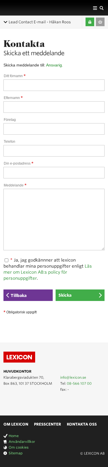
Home (14, 436)
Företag (10, 120)
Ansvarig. (54, 65)
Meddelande (15, 185)
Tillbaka (18, 295)
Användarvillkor (22, 441)
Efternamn (13, 98)
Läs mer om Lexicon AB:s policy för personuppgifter (47, 272)
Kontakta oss (82, 424)
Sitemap (16, 453)
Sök (101, 7)
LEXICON (18, 7)
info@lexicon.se (73, 377)
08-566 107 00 (79, 383)
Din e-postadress (18, 163)
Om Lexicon (15, 424)
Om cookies (19, 447)
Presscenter (47, 424)
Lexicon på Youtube (6, 402)
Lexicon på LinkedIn (15, 402)
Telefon (9, 142)
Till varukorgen (100, 22)
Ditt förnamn (15, 76)
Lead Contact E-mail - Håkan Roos (40, 22)
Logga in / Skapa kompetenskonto (90, 22)
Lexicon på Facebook (23, 402)
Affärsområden (95, 7)
